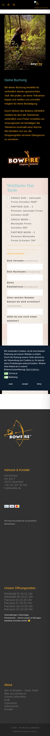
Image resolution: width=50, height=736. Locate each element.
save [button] (11, 384)
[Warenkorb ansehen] (8, 4)
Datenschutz (11, 706)
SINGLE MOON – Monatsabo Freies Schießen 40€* (21, 223)
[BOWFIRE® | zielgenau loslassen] (36, 3)
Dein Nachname (23, 272)
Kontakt (8, 709)
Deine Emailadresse (22, 285)
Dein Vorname (22, 261)
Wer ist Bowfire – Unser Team (21, 690)
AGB (7, 699)
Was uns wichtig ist (15, 693)
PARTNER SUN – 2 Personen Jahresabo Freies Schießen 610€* (27, 211)
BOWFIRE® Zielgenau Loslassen (25, 731)
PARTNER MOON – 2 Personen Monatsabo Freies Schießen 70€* (23, 236)
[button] (6, 373)
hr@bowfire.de (12, 488)
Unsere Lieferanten (15, 696)
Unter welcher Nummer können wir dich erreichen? (23, 302)
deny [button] (39, 384)
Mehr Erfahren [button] (32, 369)
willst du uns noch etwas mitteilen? (22, 319)
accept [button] (25, 384)
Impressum (10, 703)
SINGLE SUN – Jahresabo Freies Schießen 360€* (26, 200)
